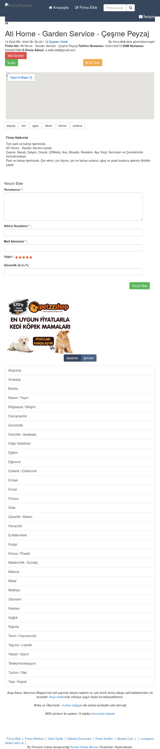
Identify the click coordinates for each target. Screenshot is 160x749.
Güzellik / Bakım (20, 516)
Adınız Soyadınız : (17, 226)
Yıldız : (9, 257)
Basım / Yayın (18, 397)
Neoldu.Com (125, 738)
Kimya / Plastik (19, 553)
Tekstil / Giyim (18, 654)
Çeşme (54, 41)
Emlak (13, 480)
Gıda (11, 507)
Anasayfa (60, 7)
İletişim (148, 16)
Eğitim (13, 452)
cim (23, 125)
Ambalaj (14, 379)
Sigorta (13, 626)
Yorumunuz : (13, 189)
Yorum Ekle (139, 286)
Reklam (14, 608)
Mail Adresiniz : (16, 241)
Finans (13, 498)
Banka (13, 388)
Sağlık (13, 617)
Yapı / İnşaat (17, 681)
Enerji (12, 489)
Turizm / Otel (17, 672)
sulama (77, 125)
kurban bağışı (71, 705)
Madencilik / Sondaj (23, 562)
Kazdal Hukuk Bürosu (84, 747)
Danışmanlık (17, 416)
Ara (12, 63)
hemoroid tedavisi (103, 713)
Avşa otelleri (57, 697)
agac (35, 125)
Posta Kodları (104, 738)
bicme (62, 125)
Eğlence (14, 461)
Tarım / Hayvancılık (22, 635)
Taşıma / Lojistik (20, 644)
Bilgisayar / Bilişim (22, 406)
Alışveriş (14, 370)
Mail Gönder (16, 55)
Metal (12, 580)
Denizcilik (15, 425)
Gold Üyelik (55, 738)
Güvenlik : (16, 265)
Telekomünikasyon (22, 663)
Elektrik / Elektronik (22, 470)
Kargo (12, 544)
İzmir (64, 41)
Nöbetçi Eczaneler (79, 738)
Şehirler (89, 358)
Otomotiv (14, 599)
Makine (13, 571)
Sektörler (72, 358)
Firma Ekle (88, 7)
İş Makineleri (17, 535)
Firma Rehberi (34, 738)
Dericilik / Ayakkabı (22, 434)
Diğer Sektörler (19, 443)
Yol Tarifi (94, 63)
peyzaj (11, 125)
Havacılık (15, 525)
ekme (48, 125)
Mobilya (14, 590)
